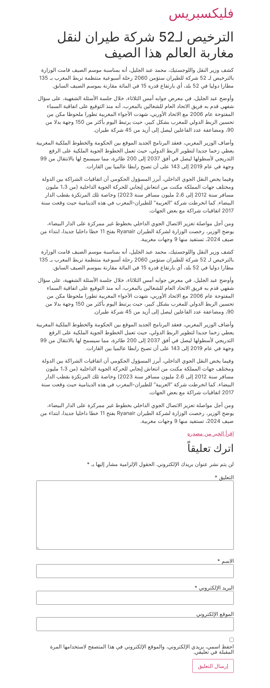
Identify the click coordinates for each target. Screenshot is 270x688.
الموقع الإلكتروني (215, 614)
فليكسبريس (201, 13)
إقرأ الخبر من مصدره (210, 433)
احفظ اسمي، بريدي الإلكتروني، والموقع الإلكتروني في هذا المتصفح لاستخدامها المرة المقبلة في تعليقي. (142, 649)
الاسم (225, 561)
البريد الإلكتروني (214, 587)
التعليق (224, 477)
